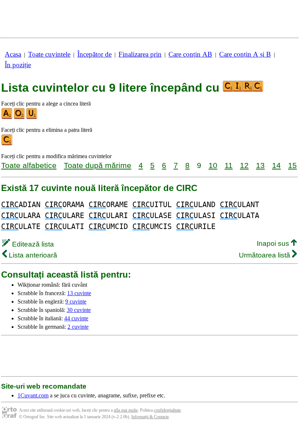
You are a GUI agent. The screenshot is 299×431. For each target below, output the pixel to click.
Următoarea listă (265, 255)
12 (244, 165)
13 (260, 165)
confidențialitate (167, 410)
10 (213, 165)
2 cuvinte (78, 327)
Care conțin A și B (245, 54)
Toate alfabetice (29, 165)
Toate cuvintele (49, 54)
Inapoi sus (274, 243)
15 (292, 165)
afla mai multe (126, 410)
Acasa (13, 54)
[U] (32, 117)
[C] (7, 144)
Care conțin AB (190, 54)
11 (229, 165)
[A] (7, 117)
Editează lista (32, 244)
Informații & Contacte (150, 416)
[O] (19, 117)
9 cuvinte (75, 301)
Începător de (94, 54)
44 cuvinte (76, 318)
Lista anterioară (32, 255)
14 (276, 165)
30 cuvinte (79, 310)
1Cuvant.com (33, 395)
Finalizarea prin (140, 54)
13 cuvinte (79, 293)
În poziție (18, 65)
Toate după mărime (97, 165)
